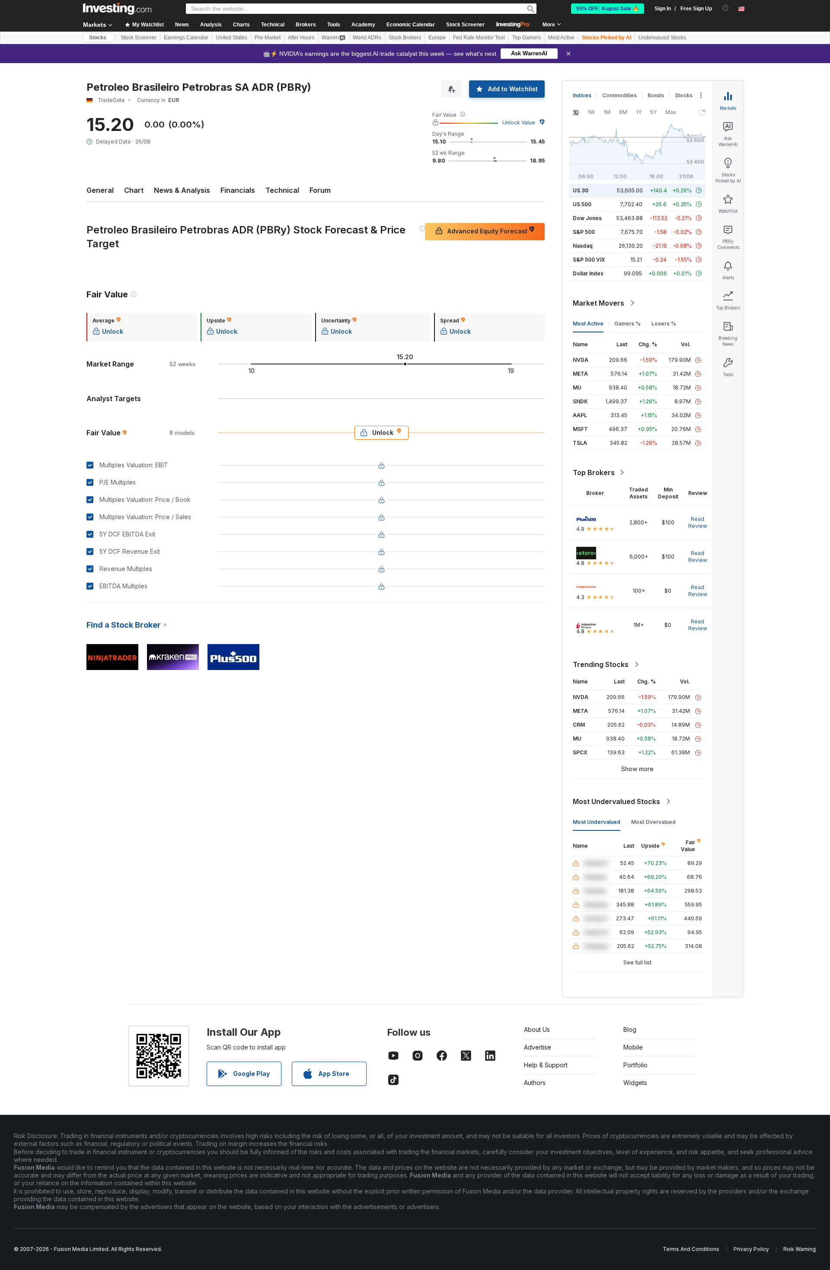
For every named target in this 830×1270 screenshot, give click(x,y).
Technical (282, 190)
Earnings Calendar (186, 38)
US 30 (580, 190)
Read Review (697, 522)
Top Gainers (526, 38)
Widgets (635, 1082)
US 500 (582, 204)
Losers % (663, 323)
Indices (582, 95)
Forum (320, 190)
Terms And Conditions (691, 1249)
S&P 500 (584, 232)
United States (231, 38)
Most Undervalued (596, 822)
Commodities (619, 95)
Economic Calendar (410, 25)
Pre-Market (268, 38)
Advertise (537, 1047)
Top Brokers (594, 472)
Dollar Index (588, 273)
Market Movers (598, 303)
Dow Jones (587, 218)
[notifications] (726, 8)
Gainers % (627, 323)
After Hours (301, 38)
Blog (629, 1029)
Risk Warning (799, 1249)
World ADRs (367, 38)
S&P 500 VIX (589, 259)
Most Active (561, 38)
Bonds (656, 95)
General (100, 190)
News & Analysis (182, 190)
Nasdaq (583, 246)
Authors (535, 1082)
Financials (237, 190)
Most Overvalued (653, 822)
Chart (134, 190)
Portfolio (635, 1065)
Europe (437, 38)
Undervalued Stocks (662, 38)
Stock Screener (465, 25)
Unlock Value (518, 122)
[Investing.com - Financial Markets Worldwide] (117, 9)
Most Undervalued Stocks (616, 801)
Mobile (633, 1047)
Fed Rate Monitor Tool (479, 38)
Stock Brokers (405, 38)
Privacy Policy (751, 1249)
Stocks (97, 38)
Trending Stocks (601, 664)
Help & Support (546, 1065)
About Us (537, 1029)
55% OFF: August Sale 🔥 (607, 9)
